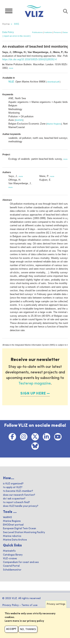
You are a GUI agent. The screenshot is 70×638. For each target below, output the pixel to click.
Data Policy (8, 32)
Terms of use (29, 605)
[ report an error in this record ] (16, 36)
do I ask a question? (14, 499)
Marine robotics (12, 536)
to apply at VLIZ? (12, 487)
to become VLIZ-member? (18, 491)
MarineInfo (9, 551)
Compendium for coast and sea (21, 562)
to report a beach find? (16, 502)
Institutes (48, 32)
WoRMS (19, 120)
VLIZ (11, 81)
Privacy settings (56, 604)
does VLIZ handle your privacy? (20, 506)
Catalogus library (13, 555)
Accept (11, 629)
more (11, 68)
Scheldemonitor (12, 570)
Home (6, 24)
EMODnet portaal (13, 525)
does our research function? (19, 495)
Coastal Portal (11, 566)
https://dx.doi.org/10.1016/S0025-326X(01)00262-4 (29, 59)
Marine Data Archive (15, 540)
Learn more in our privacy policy (24, 621)
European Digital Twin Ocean (19, 528)
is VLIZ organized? (13, 484)
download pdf (53, 82)
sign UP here (33, 393)
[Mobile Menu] (8, 12)
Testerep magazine (34, 383)
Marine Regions (54, 124)
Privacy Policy (10, 605)
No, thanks (28, 629)
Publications (37, 32)
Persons (57, 32)
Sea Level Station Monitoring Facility (24, 532)
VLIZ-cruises (10, 558)
